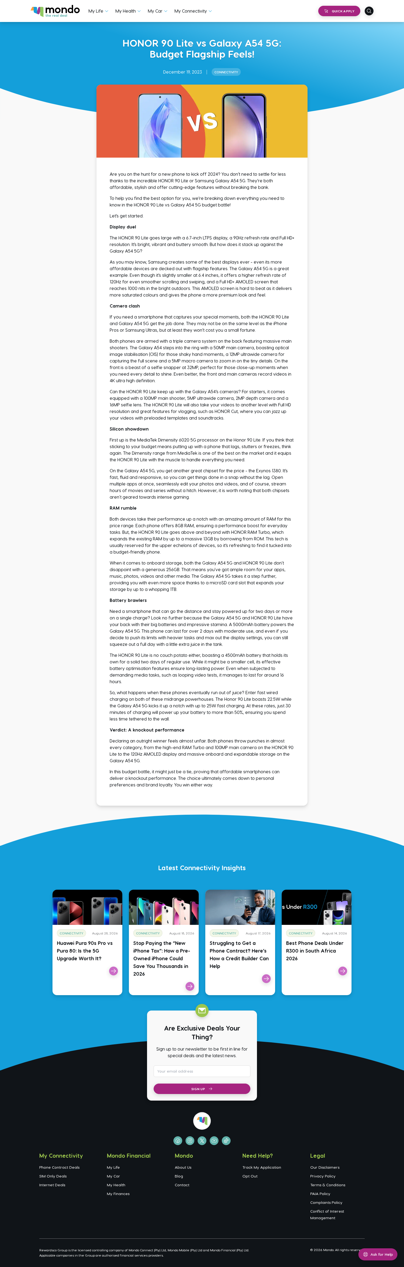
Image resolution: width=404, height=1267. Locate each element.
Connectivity (226, 72)
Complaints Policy (326, 1202)
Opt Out (250, 1176)
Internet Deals (52, 1184)
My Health (125, 10)
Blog (179, 1176)
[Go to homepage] (55, 11)
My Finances (118, 1193)
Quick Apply (343, 11)
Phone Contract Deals (59, 1167)
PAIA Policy (320, 1193)
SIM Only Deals (53, 1176)
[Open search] (369, 11)
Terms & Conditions (327, 1184)
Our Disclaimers (324, 1167)
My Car (155, 10)
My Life (95, 10)
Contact (182, 1184)
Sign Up (198, 1089)
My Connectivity (191, 10)
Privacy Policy (323, 1176)
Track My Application (261, 1167)
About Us (183, 1167)
